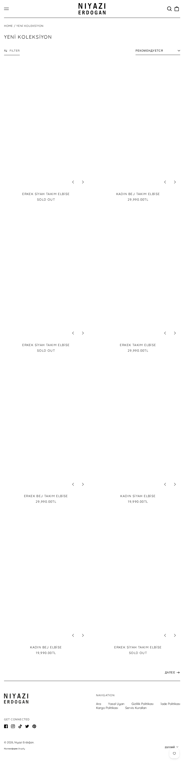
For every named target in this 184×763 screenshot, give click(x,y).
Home (8, 25)
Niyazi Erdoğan (24, 742)
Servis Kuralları (136, 708)
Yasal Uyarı (116, 704)
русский (170, 747)
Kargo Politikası (107, 708)
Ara (98, 704)
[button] (169, 9)
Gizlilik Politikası (142, 704)
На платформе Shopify (14, 748)
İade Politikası (170, 704)
